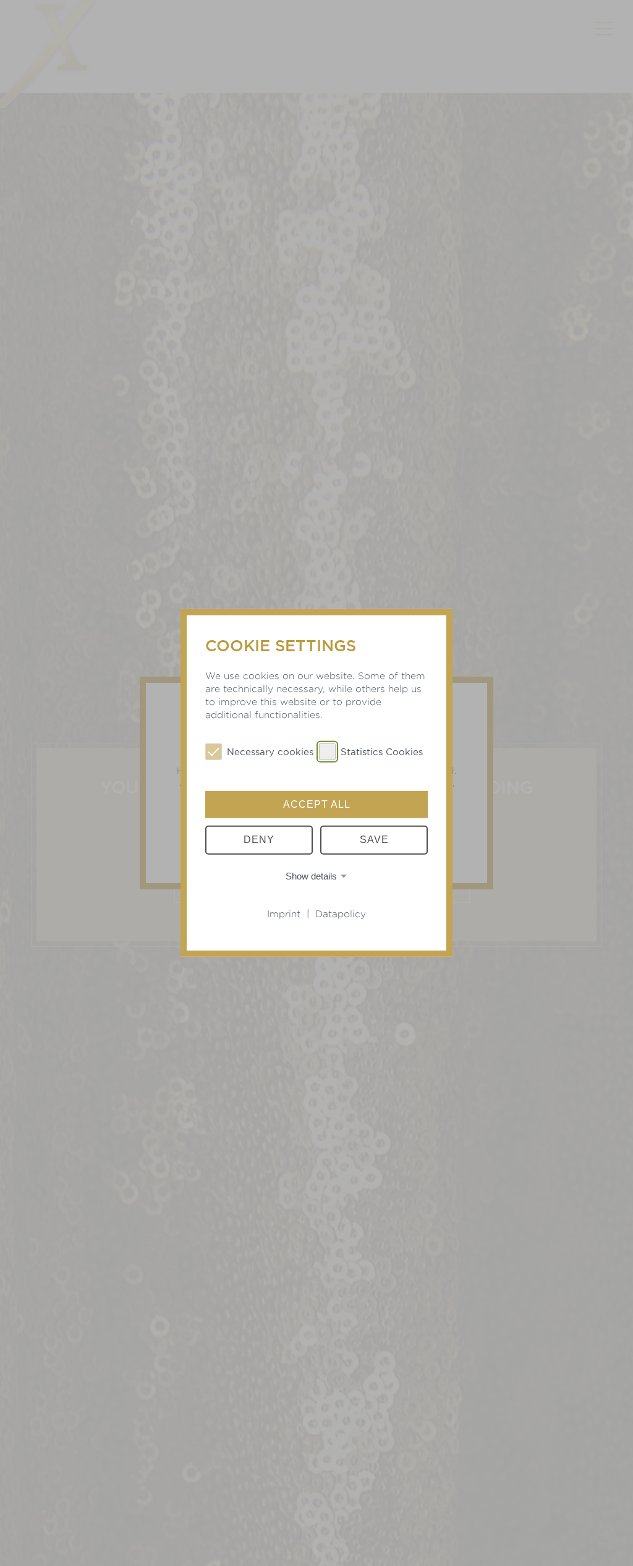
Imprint (283, 914)
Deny (259, 839)
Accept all (316, 804)
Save (374, 839)
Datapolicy (340, 914)
